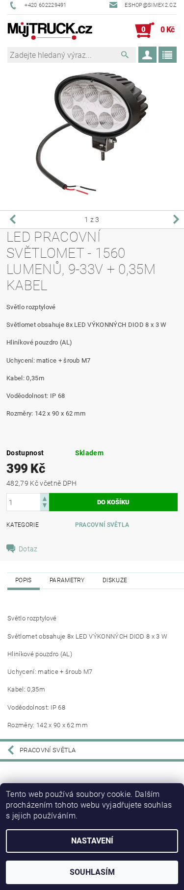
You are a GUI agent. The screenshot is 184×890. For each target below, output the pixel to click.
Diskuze (115, 580)
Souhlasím (92, 872)
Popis (23, 580)
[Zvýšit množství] (44, 497)
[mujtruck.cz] (49, 30)
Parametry (67, 580)
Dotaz (28, 549)
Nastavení (92, 840)
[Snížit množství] (44, 506)
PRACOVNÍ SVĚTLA (102, 524)
